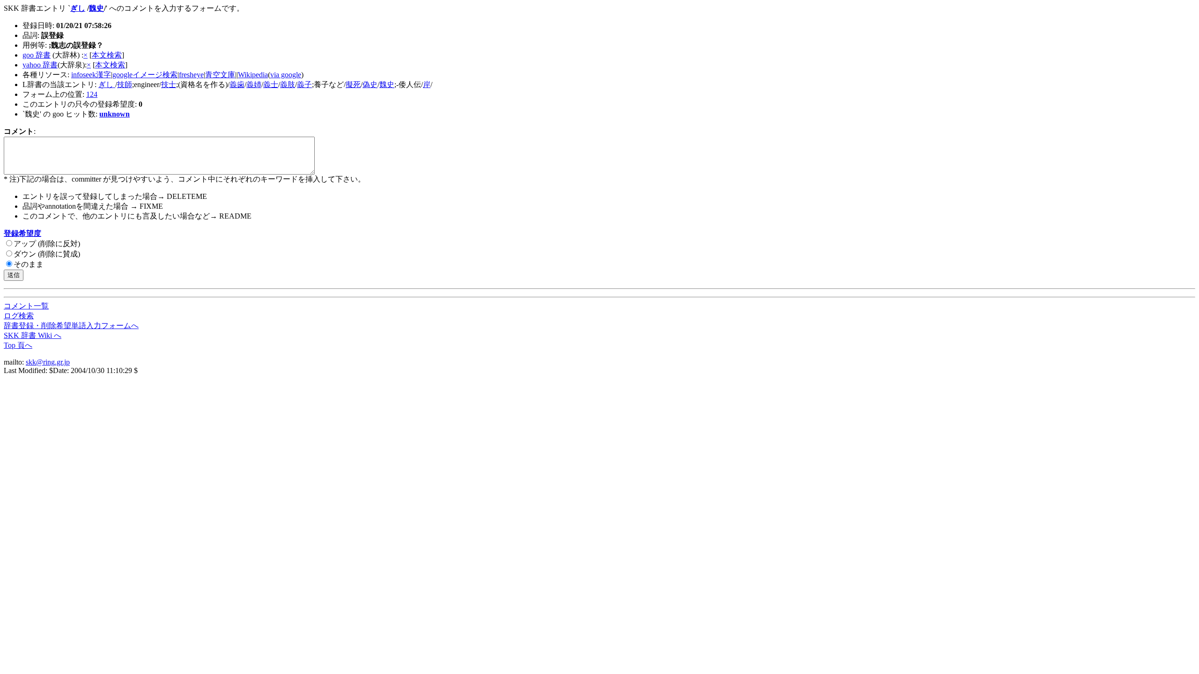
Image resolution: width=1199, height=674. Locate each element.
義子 (304, 84)
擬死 (353, 84)
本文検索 (107, 55)
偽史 (370, 84)
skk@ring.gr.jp (48, 362)
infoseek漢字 (91, 75)
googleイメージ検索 (145, 75)
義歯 (236, 84)
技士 (168, 84)
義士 (270, 84)
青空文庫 (220, 75)
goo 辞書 (36, 55)
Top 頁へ (18, 345)
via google (285, 75)
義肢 (287, 84)
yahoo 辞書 (40, 65)
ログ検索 (19, 316)
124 (91, 94)
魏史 (96, 8)
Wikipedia (253, 75)
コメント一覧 (26, 306)
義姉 (253, 84)
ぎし (77, 8)
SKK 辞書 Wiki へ (32, 335)
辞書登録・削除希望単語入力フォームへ (71, 326)
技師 (124, 84)
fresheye (191, 75)
